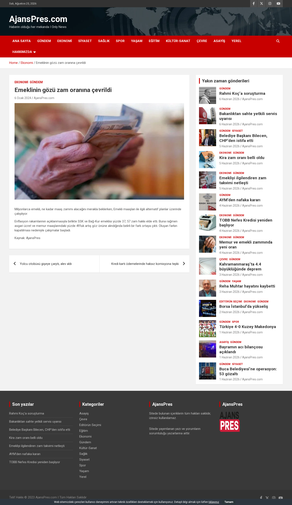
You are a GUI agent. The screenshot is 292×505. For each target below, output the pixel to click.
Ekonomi (64, 41)
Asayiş (219, 41)
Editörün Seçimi (230, 301)
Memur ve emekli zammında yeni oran (245, 245)
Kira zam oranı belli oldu (241, 157)
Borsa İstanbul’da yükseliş (243, 306)
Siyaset (85, 41)
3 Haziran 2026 (229, 274)
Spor (120, 41)
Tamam (228, 502)
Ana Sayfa (21, 41)
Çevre (202, 41)
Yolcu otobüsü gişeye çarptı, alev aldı (46, 264)
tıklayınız (214, 502)
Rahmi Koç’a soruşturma (242, 93)
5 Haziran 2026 (229, 146)
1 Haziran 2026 (229, 332)
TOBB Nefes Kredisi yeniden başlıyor (245, 223)
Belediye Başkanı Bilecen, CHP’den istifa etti (243, 138)
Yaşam (136, 41)
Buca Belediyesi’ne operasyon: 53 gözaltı (248, 371)
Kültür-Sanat (178, 41)
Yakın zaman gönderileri (225, 80)
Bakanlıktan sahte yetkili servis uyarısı (248, 116)
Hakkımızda (22, 52)
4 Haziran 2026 (229, 205)
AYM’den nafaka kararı (239, 199)
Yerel (237, 41)
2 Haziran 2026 (229, 312)
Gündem (44, 41)
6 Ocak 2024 (23, 98)
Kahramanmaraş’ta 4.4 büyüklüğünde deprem (240, 266)
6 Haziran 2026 (229, 99)
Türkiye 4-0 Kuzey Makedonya (247, 326)
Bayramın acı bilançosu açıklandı (241, 349)
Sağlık (103, 41)
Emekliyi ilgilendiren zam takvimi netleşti (242, 180)
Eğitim (154, 41)
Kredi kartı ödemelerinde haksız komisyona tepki (145, 264)
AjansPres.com (38, 19)
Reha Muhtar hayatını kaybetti (247, 286)
